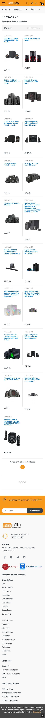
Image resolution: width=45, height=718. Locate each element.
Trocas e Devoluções (10, 700)
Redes (4, 654)
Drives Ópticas (7, 580)
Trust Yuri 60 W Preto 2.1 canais (11, 204)
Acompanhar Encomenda (11, 693)
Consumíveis (6, 614)
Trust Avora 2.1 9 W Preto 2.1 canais (31, 164)
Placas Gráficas (7, 587)
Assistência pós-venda (10, 696)
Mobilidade (6, 651)
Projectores (6, 591)
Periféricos (18, 9)
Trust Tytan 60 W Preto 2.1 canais (10, 164)
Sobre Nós (6, 666)
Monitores (6, 636)
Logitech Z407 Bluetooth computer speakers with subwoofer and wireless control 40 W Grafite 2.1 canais (32, 207)
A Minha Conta (7, 689)
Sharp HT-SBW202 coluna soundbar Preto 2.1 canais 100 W (12, 251)
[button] (27, 3)
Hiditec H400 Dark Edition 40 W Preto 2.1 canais (12, 81)
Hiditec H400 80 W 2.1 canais (32, 39)
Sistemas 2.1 (8, 35)
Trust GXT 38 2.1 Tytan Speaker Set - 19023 (12, 379)
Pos (3, 584)
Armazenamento (8, 639)
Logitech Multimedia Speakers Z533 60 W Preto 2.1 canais (11, 123)
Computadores (7, 599)
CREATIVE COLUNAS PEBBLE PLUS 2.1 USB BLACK (11, 40)
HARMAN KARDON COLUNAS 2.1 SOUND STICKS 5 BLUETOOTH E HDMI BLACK (12, 422)
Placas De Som (7, 620)
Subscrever (35, 510)
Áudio (33, 9)
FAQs (4, 677)
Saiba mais (37, 712)
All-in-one (5, 628)
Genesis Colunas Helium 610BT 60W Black (31, 81)
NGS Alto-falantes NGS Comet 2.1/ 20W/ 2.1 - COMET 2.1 (32, 380)
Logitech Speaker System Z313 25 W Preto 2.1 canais (31, 336)
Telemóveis (6, 602)
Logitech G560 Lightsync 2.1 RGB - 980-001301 (31, 251)
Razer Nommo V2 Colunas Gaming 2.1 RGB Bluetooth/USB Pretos (11, 337)
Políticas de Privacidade (11, 674)
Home (4, 9)
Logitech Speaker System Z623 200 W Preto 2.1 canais (31, 123)
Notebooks (6, 595)
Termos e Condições (10, 670)
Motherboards (7, 632)
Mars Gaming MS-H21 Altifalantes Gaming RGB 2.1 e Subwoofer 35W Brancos (11, 294)
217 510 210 (16, 537)
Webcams (5, 624)
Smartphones (7, 610)
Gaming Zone (7, 643)
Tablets (4, 606)
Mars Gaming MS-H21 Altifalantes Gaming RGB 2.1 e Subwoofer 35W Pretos (32, 294)
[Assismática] (14, 3)
